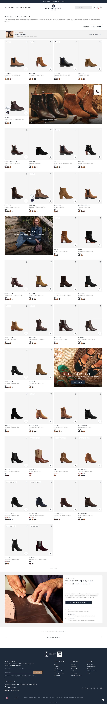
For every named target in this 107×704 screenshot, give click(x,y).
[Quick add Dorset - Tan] (75, 245)
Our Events (56, 666)
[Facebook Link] (85, 688)
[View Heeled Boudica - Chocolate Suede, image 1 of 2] (66, 276)
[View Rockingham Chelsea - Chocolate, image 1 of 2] (90, 496)
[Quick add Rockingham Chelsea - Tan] (26, 333)
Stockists (56, 668)
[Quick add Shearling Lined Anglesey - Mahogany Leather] (50, 333)
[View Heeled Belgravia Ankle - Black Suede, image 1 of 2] (17, 540)
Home (42, 631)
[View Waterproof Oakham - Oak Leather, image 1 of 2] (41, 188)
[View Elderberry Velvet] (8, 475)
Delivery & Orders (91, 666)
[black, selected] (30, 167)
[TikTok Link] (91, 688)
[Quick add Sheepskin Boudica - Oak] (26, 69)
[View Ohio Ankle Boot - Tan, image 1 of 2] (66, 452)
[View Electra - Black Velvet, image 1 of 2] (17, 452)
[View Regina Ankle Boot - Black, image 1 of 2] (17, 496)
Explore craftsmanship (78, 602)
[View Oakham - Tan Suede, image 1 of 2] (41, 56)
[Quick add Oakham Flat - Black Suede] (50, 157)
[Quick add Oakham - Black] (99, 157)
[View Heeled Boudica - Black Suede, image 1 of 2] (90, 276)
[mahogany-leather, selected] (55, 167)
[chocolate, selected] (55, 299)
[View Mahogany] (57, 211)
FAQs (88, 673)
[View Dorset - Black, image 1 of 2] (90, 232)
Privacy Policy (24, 675)
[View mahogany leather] (84, 79)
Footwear (47, 631)
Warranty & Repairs (91, 671)
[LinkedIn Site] (94, 688)
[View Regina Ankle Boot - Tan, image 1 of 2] (90, 452)
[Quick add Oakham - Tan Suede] (50, 69)
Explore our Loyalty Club (13, 690)
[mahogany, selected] (6, 167)
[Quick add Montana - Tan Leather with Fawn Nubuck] (50, 465)
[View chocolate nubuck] (57, 431)
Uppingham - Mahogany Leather (49, 119)
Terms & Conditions (28, 697)
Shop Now (78, 382)
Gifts (22, 7)
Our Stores (56, 664)
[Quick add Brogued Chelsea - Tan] (99, 201)
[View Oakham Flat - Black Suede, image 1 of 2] (41, 144)
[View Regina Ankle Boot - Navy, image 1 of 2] (41, 496)
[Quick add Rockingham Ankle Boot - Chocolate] (75, 509)
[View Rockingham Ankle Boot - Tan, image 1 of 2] (41, 408)
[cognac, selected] (55, 431)
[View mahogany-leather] (10, 79)
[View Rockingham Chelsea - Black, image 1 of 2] (90, 408)
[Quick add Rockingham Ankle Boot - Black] (26, 377)
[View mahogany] (84, 211)
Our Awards (73, 666)
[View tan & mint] (8, 79)
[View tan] (10, 167)
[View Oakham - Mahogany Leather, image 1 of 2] (90, 320)
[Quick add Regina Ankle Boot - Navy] (50, 509)
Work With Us (74, 668)
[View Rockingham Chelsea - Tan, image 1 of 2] (17, 320)
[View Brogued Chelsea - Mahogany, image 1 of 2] (17, 144)
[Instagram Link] (82, 688)
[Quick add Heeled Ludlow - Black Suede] (26, 421)
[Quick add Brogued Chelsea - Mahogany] (26, 157)
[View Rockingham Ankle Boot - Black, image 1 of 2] (17, 364)
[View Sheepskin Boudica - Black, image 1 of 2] (66, 56)
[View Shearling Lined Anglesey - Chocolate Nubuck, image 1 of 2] (17, 188)
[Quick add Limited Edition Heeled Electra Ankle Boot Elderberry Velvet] (50, 553)
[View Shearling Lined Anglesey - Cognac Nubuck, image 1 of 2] (66, 408)
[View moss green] (8, 211)
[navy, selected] (30, 519)
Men (12, 7)
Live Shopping (57, 675)
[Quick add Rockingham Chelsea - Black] (99, 421)
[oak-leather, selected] (6, 79)
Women (7, 7)
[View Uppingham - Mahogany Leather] (97, 90)
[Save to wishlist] (26, 42)
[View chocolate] (8, 167)
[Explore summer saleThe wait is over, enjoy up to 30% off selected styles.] (65, 104)
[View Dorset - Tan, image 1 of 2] (66, 232)
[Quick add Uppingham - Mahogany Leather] (75, 333)
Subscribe (38, 672)
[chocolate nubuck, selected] (6, 211)
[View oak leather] (82, 79)
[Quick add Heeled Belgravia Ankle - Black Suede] (26, 553)
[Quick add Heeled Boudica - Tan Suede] (50, 289)
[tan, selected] (30, 79)
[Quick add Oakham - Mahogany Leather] (99, 333)
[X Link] (97, 688)
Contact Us (90, 664)
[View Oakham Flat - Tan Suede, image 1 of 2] (90, 56)
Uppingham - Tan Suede (47, 122)
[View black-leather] (59, 167)
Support (90, 661)
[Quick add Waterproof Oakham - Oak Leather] (50, 201)
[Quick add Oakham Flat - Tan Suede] (99, 69)
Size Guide (73, 671)
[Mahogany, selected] (55, 343)
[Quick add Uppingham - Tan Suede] (75, 201)
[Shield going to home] (53, 7)
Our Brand (75, 661)
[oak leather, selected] (30, 211)
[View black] (35, 79)
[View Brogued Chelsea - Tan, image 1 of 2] (90, 188)
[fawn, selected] (30, 475)
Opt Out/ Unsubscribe (55, 697)
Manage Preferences (53, 702)
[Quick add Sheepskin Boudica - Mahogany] (75, 157)
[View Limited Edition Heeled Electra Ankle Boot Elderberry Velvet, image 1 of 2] (41, 540)
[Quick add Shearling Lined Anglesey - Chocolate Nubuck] (26, 201)
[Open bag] (101, 7)
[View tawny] (33, 79)
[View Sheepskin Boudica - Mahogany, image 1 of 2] (66, 144)
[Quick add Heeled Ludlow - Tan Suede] (50, 377)
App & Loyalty (10, 681)
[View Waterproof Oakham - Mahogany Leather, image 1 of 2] (17, 100)
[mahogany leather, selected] (6, 123)
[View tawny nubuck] (10, 211)
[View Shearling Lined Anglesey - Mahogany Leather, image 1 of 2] (41, 320)
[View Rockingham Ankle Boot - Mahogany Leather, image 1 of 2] (17, 276)
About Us (73, 664)
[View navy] (84, 475)
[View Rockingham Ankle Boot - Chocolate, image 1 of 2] (66, 496)
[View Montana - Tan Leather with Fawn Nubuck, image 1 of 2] (41, 452)
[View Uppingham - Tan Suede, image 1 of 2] (66, 188)
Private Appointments (59, 673)
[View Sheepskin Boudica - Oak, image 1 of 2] (17, 56)
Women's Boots (55, 631)
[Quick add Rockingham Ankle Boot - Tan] (50, 421)
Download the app (11, 687)
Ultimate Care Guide (59, 671)
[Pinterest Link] (88, 688)
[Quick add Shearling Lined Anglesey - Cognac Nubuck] (75, 421)
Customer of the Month (76, 675)
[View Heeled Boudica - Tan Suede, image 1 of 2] (41, 276)
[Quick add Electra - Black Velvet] (26, 465)
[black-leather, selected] (55, 79)
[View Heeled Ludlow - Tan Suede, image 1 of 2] (41, 364)
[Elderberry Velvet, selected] (30, 563)
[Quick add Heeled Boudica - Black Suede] (99, 289)
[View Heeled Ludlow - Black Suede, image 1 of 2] (17, 408)
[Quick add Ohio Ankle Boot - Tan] (75, 465)
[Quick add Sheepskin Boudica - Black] (75, 69)
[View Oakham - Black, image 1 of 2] (90, 144)
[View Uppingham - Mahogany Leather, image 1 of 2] (66, 320)
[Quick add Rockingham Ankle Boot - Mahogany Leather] (26, 289)
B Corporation (74, 673)
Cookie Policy (45, 697)
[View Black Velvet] (33, 563)
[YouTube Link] (101, 688)
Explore (28, 7)
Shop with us (59, 661)
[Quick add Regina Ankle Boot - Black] (26, 509)
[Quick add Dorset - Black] (99, 245)
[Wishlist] (94, 7)
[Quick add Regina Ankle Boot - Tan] (99, 465)
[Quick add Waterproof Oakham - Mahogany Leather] (26, 113)
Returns (89, 668)
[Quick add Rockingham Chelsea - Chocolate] (99, 509)
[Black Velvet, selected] (6, 475)
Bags (17, 7)
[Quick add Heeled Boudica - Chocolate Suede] (75, 289)
